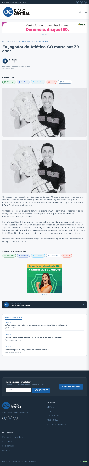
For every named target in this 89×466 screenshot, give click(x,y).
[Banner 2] (43, 34)
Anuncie (6, 450)
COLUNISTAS (53, 416)
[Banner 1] (42, 34)
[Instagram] (81, 2)
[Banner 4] (46, 34)
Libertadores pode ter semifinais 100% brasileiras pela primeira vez (33, 337)
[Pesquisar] (80, 12)
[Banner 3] (45, 34)
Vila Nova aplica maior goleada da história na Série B (27, 350)
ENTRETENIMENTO (56, 424)
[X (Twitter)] (85, 2)
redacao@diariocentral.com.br (18, 62)
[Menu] (86, 12)
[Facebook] (77, 2)
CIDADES (51, 411)
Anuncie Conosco (72, 387)
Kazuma (83, 461)
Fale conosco (8, 446)
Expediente (7, 441)
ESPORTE (11, 41)
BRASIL (50, 407)
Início (4, 41)
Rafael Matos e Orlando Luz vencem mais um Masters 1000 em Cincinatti (36, 325)
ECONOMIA (52, 420)
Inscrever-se (41, 390)
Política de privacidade (12, 437)
